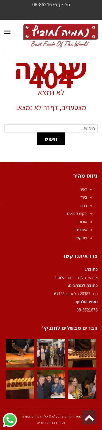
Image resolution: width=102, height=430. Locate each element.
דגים (83, 205)
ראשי (83, 189)
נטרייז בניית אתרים (51, 423)
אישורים (81, 229)
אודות (82, 221)
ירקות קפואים (77, 213)
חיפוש (51, 139)
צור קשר (81, 237)
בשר (83, 197)
